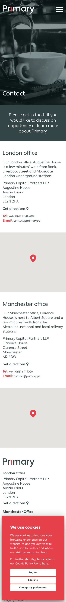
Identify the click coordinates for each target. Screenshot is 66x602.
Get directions (14, 209)
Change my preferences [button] (33, 587)
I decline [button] (33, 580)
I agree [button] (33, 572)
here (45, 563)
